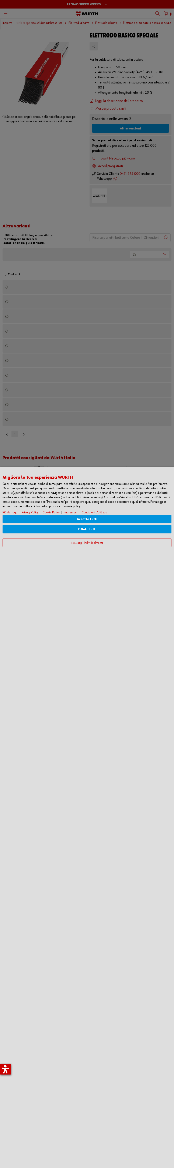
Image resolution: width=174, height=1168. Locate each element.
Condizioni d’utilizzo (94, 512)
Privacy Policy (30, 512)
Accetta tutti (87, 519)
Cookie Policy (51, 512)
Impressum (70, 512)
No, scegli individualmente (87, 542)
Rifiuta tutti (87, 529)
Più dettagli (10, 512)
